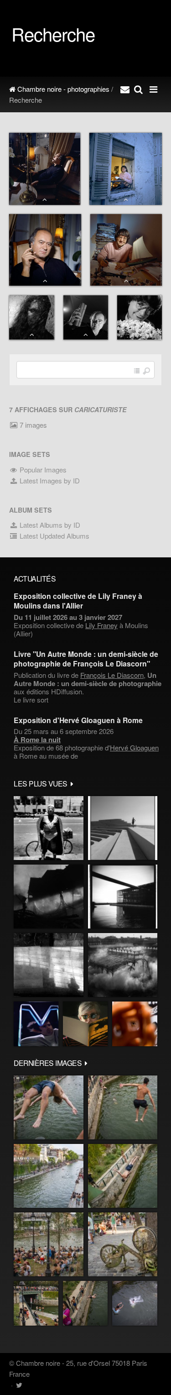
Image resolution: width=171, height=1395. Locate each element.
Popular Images (42, 469)
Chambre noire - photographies (62, 89)
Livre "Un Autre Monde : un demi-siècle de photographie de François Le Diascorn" (86, 659)
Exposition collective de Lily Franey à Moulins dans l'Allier (78, 601)
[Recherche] (138, 89)
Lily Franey (101, 625)
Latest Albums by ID (49, 525)
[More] (72, 783)
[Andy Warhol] (85, 1024)
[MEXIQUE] (48, 828)
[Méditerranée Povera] (122, 828)
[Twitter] (19, 1385)
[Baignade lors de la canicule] (48, 1107)
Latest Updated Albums (53, 535)
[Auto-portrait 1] (48, 965)
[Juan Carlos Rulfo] (134, 1024)
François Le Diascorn (112, 675)
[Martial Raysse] (36, 1024)
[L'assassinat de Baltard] (48, 896)
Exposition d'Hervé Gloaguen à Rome (78, 720)
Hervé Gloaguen (134, 747)
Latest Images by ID (49, 480)
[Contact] (125, 89)
